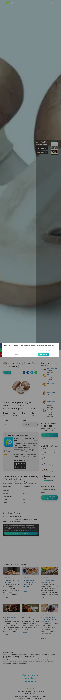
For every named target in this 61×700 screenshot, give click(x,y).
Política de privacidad (39, 350)
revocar (36, 349)
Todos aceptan (43, 354)
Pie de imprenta (49, 350)
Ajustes (16, 354)
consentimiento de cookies (9, 347)
